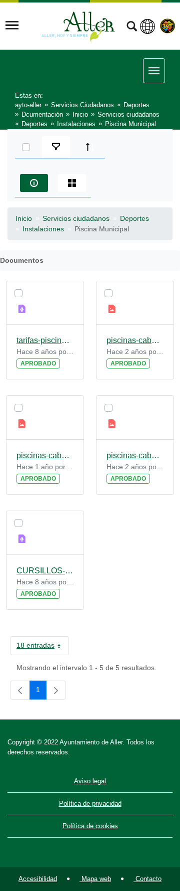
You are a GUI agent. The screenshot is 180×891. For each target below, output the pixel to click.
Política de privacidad (90, 803)
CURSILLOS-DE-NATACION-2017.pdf (45, 570)
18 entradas (42, 647)
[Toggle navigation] (12, 25)
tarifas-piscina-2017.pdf (45, 340)
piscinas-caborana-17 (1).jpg (135, 455)
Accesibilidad (37, 879)
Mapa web (95, 879)
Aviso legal (90, 781)
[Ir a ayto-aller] (78, 25)
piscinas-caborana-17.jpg (135, 340)
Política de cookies (90, 826)
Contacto (148, 879)
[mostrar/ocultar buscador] (132, 27)
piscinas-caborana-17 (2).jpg (45, 455)
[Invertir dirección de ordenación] (90, 147)
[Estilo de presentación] (72, 183)
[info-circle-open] (34, 183)
